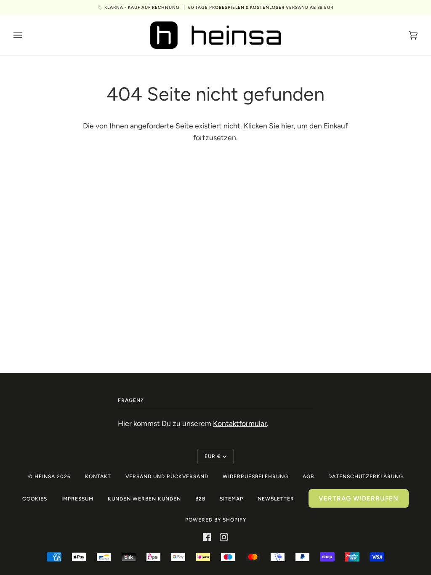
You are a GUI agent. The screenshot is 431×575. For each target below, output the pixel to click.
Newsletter (276, 499)
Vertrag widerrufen (359, 498)
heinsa (45, 476)
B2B (200, 499)
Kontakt (98, 476)
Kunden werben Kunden (144, 499)
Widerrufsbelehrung (255, 476)
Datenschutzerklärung (365, 476)
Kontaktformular (240, 423)
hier (287, 125)
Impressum (77, 499)
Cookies (34, 499)
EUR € (213, 456)
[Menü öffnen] (26, 35)
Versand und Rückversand (166, 476)
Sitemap (231, 499)
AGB (308, 476)
